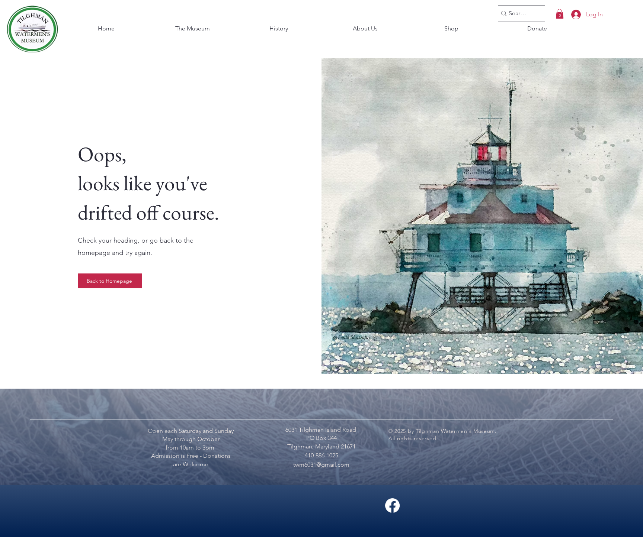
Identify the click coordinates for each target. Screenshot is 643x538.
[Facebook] (392, 505)
